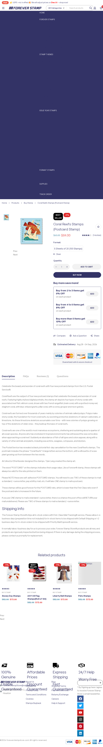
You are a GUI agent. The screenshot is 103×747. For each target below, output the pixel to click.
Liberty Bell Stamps (62, 596)
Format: (57, 242)
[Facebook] (80, 699)
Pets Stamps (84, 596)
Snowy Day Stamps (11, 596)
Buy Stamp (28, 203)
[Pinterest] (80, 726)
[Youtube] (80, 712)
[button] (31, 251)
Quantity (57, 260)
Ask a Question (80, 335)
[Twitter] (80, 705)
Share (96, 335)
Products (15, 203)
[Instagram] (80, 719)
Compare (61, 335)
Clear (58, 254)
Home (4, 203)
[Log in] (95, 8)
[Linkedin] (80, 733)
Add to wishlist (98, 227)
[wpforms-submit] (100, 683)
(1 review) (97, 235)
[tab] (8, 376)
